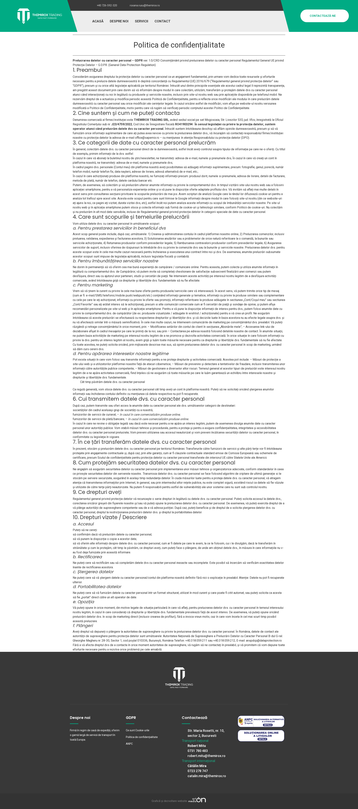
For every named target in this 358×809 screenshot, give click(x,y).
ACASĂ (97, 21)
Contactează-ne (323, 16)
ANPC (129, 743)
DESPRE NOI (119, 21)
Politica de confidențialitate (142, 737)
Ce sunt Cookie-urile (137, 730)
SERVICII (141, 21)
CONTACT (162, 21)
